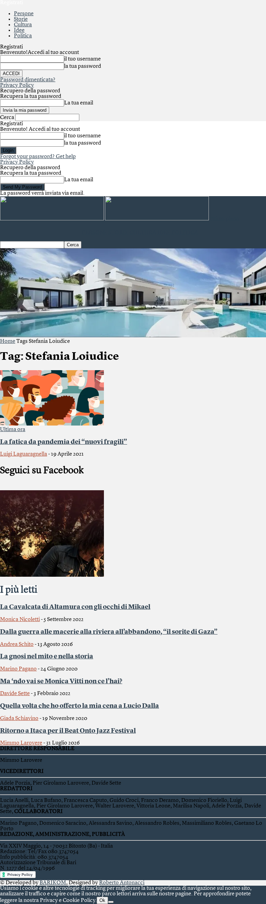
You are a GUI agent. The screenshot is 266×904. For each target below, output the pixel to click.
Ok (102, 900)
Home (7, 341)
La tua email (78, 103)
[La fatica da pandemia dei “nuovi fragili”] (52, 424)
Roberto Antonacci (121, 883)
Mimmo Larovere (21, 743)
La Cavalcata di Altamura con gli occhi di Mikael (75, 607)
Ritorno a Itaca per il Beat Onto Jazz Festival (68, 731)
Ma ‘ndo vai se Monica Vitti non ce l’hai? (61, 681)
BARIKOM (52, 883)
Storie (21, 19)
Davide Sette (15, 693)
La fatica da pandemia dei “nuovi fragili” (63, 442)
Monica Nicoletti (20, 619)
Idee (19, 30)
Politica (23, 36)
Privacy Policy (17, 85)
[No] (111, 902)
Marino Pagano (18, 669)
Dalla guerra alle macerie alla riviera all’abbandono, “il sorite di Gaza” (109, 632)
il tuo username (82, 59)
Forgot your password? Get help (38, 156)
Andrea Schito (17, 644)
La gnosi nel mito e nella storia (46, 657)
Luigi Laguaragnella (23, 454)
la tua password (82, 66)
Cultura (23, 25)
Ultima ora (12, 429)
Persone (24, 14)
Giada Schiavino (19, 718)
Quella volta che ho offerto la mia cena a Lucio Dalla (79, 706)
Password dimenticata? (27, 80)
